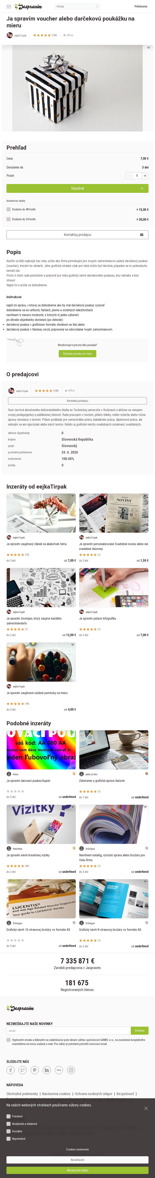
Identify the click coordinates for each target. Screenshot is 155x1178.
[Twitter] (23, 1070)
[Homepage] (28, 6)
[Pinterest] (35, 1070)
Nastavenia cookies (56, 1094)
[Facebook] (10, 1070)
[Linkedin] (47, 1070)
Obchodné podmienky (22, 1094)
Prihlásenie (141, 6)
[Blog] (59, 1070)
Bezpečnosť (125, 1094)
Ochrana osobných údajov (93, 1094)
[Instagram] (71, 1070)
